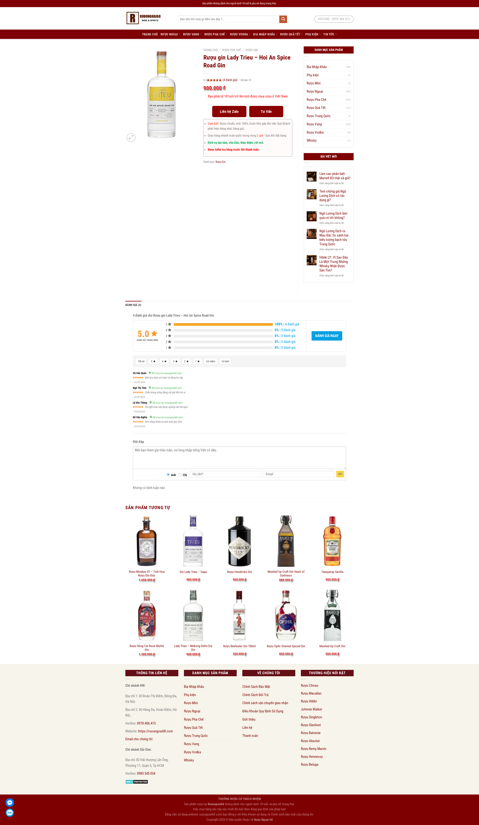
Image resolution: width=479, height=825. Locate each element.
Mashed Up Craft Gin (332, 646)
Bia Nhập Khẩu (264, 34)
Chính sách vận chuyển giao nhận (265, 703)
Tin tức (328, 34)
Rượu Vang (191, 34)
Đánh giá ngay (326, 336)
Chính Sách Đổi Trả (255, 695)
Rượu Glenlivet (311, 725)
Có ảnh (225, 361)
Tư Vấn (266, 111)
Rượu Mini (314, 83)
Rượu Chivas (309, 685)
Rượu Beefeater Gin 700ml (239, 646)
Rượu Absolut (310, 741)
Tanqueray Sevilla (332, 572)
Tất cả (141, 361)
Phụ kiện (311, 34)
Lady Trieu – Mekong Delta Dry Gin (193, 648)
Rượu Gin (251, 50)
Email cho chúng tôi (138, 739)
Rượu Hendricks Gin (239, 572)
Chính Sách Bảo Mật (256, 686)
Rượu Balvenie (311, 733)
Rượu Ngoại (169, 34)
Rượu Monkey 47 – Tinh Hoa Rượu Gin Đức (147, 573)
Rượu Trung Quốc (319, 116)
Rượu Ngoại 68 (263, 819)
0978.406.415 (146, 723)
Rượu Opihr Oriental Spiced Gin (286, 646)
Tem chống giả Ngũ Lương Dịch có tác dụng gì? (332, 195)
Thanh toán (250, 735)
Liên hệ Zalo (229, 111)
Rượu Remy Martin (313, 749)
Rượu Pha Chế (214, 34)
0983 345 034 (146, 773)
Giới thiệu (248, 719)
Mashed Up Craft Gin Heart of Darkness (286, 573)
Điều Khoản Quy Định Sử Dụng (262, 711)
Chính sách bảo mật (283, 814)
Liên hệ (247, 727)
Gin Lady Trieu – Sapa (193, 572)
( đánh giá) (230, 80)
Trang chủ (210, 50)
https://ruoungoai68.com (155, 731)
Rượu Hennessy (312, 756)
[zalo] (10, 813)
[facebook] (10, 802)
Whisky (312, 140)
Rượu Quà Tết (290, 34)
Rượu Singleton (311, 717)
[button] (131, 137)
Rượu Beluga (309, 764)
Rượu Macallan (311, 693)
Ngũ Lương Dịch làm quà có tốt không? (333, 215)
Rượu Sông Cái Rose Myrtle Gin (147, 648)
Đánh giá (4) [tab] (133, 305)
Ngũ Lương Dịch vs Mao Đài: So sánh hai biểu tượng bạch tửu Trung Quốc (333, 237)
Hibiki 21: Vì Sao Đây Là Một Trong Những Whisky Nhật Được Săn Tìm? (333, 263)
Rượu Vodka (239, 34)
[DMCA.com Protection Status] (136, 781)
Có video (210, 361)
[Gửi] (283, 19)
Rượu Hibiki (309, 701)
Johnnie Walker (311, 709)
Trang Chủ (150, 34)
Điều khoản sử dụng (254, 814)
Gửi (340, 473)
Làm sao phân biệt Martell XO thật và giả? (334, 176)
